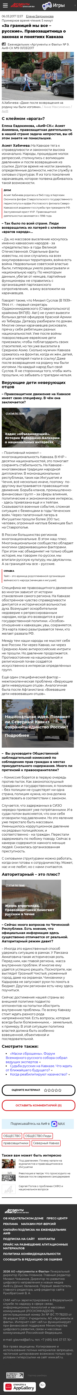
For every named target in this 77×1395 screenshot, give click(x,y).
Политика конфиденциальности (32, 1254)
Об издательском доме (23, 1218)
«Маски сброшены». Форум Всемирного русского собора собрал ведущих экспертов (36, 1058)
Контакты (46, 1239)
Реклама (10, 1224)
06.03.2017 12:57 (12, 16)
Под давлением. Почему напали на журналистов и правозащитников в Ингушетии (41, 1163)
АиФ (5, 111)
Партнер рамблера (37, 1375)
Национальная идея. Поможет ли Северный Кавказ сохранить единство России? (37, 721)
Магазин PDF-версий (38, 1224)
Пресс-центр (57, 1218)
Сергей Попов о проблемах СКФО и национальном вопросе (41, 1188)
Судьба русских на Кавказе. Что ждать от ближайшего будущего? (39, 1068)
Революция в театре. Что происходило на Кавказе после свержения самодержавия (44, 1175)
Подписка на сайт (19, 1239)
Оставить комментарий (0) (39, 1105)
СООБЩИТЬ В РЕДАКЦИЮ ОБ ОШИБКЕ (32, 1259)
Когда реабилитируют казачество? (38, 1074)
